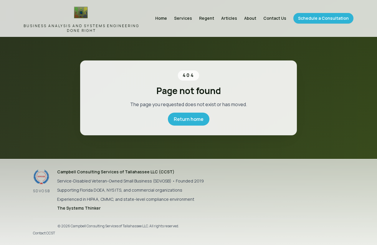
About (250, 18)
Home (161, 18)
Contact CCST (44, 233)
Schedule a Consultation (323, 18)
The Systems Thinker (79, 208)
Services (183, 18)
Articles (229, 18)
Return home (189, 119)
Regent (206, 18)
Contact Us (274, 18)
